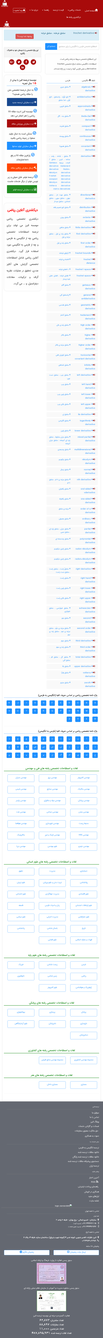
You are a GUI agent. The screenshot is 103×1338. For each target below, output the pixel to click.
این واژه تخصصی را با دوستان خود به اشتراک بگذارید (22, 52)
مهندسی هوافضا (21, 823)
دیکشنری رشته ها (73, 17)
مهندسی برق (52, 777)
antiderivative (84, 97)
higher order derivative (87, 347)
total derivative (83, 657)
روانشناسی (84, 882)
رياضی (83, 976)
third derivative (83, 641)
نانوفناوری (20, 976)
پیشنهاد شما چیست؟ (24, 36)
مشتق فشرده (64, 126)
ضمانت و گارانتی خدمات (88, 1126)
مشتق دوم (65, 618)
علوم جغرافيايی (83, 917)
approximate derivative (86, 108)
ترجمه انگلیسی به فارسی (89, 1148)
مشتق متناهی (64, 227)
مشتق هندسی (64, 305)
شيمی (83, 964)
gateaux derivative (88, 287)
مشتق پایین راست (62, 588)
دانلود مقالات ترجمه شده (88, 1152)
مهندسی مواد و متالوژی (52, 800)
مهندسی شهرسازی (52, 823)
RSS (93, 1182)
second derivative (89, 620)
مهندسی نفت (21, 812)
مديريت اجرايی (52, 917)
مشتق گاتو (65, 285)
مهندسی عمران (21, 777)
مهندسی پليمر (21, 800)
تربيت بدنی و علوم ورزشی (52, 882)
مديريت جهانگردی (52, 894)
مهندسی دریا (20, 846)
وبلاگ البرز (95, 1122)
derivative (86, 156)
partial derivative (89, 531)
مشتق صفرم (64, 682)
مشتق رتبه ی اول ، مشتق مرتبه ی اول (59, 235)
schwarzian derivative (87, 610)
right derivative (83, 569)
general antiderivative (88, 297)
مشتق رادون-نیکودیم (61, 549)
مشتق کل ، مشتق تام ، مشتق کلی (59, 658)
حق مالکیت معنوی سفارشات (86, 1131)
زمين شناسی (52, 976)
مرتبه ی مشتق (64, 509)
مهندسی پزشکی (83, 800)
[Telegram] (33, 62)
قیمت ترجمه (58, 10)
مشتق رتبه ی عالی (62, 325)
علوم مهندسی (52, 846)
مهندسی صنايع (52, 789)
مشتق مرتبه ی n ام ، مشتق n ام (59, 481)
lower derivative (83, 431)
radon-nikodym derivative (85, 561)
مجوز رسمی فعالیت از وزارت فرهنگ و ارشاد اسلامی (51, 1260)
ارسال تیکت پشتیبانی (77, 1252)
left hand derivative (88, 386)
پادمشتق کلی (64, 295)
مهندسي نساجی (52, 812)
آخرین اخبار (94, 1178)
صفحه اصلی (90, 11)
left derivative (84, 375)
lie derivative (84, 414)
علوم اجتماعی (21, 894)
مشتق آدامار (64, 315)
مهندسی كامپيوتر (84, 777)
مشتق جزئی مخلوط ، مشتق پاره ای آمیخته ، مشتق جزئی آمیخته (59, 440)
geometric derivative (88, 307)
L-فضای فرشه (64, 269)
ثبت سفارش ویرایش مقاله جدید (24, 124)
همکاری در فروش (91, 1192)
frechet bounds (83, 253)
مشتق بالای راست (62, 598)
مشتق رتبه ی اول (63, 243)
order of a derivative (87, 510)
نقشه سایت (94, 1201)
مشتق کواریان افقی (62, 355)
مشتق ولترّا (65, 672)
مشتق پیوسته (64, 136)
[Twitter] (19, 62)
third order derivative (87, 649)
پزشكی (83, 1012)
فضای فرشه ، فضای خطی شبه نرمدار (59, 277)
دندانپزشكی (84, 1035)
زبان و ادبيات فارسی (52, 905)
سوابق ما (95, 1113)
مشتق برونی (64, 217)
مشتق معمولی (64, 519)
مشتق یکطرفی (64, 489)
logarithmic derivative (87, 422)
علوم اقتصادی (84, 894)
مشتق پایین (65, 430)
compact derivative (88, 128)
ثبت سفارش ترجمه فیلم (23, 190)
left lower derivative (88, 396)
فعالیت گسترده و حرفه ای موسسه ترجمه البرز (51, 1316)
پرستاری (52, 1012)
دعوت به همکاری (92, 1136)
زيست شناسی (52, 964)
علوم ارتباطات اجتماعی (84, 905)
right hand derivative (88, 580)
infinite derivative (89, 367)
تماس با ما (94, 1117)
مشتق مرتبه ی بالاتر (62, 345)
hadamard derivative (87, 317)
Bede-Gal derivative (88, 118)
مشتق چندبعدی (63, 449)
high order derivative (88, 327)
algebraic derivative (88, 89)
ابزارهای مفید (93, 1196)
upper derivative (82, 666)
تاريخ (84, 928)
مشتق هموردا (64, 146)
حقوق (21, 871)
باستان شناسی (52, 928)
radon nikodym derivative (85, 550)
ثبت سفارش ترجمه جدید (23, 102)
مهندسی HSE (84, 835)
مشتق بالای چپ (63, 404)
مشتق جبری (64, 87)
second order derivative (86, 630)
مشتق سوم (65, 640)
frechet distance (89, 261)
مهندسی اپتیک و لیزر (52, 835)
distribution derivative (87, 209)
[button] (74, 10)
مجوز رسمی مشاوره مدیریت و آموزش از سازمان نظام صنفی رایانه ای (51, 1288)
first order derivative (88, 245)
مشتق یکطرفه (64, 499)
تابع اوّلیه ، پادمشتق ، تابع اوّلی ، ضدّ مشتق (59, 98)
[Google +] (11, 62)
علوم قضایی (52, 939)
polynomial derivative (87, 540)
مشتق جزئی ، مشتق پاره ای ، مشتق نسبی (59, 530)
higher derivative (90, 337)
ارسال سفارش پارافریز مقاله (22, 168)
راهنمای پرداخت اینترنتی (88, 1187)
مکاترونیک (21, 835)
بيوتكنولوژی (21, 1012)
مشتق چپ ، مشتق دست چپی (59, 376)
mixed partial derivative (86, 439)
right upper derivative (87, 600)
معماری (84, 1084)
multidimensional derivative (84, 451)
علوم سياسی (20, 917)
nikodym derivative (88, 461)
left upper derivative (88, 406)
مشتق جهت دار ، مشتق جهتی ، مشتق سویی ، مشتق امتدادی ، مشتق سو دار (59, 198)
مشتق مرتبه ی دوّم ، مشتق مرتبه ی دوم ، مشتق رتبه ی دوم (59, 631)
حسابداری (83, 871)
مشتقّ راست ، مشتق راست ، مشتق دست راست (59, 570)
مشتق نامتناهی (63, 365)
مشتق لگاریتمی (63, 420)
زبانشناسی (21, 928)
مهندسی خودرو (83, 846)
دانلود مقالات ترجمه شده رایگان (86, 1157)
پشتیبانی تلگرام (28, 1252)
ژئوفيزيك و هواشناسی (84, 987)
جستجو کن (51, 46)
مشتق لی (65, 414)
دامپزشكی (52, 1023)
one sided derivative (88, 500)
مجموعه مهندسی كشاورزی (83, 1060)
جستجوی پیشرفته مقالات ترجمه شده (83, 1161)
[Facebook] (26, 62)
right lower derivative (87, 590)
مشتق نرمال (64, 469)
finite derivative (83, 227)
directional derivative (87, 196)
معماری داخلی (52, 1084)
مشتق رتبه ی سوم (62, 647)
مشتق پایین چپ (63, 394)
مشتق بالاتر (65, 335)
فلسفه (21, 905)
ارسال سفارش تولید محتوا (23, 146)
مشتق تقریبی (64, 106)
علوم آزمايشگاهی (21, 1023)
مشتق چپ (65, 384)
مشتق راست (64, 578)
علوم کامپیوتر (52, 987)
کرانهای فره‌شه (64, 253)
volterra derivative (89, 674)
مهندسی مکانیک (84, 789)
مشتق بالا (65, 666)
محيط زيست (84, 823)
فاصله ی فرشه (64, 259)
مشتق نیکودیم (64, 459)
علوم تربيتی (21, 882)
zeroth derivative (89, 684)
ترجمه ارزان (94, 1166)
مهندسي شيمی (21, 789)
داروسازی (83, 1023)
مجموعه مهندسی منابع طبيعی (52, 1060)
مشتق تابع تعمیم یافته (61, 207)
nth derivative (84, 480)
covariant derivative (88, 148)
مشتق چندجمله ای (62, 539)
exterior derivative (89, 219)
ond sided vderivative (88, 491)
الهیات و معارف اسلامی (84, 939)
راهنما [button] (46, 10)
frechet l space (83, 269)
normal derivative (89, 471)
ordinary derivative (88, 520)
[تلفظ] (95, 33)
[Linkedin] (22, 67)
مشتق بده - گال (63, 116)
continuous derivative (87, 138)
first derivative (83, 234)
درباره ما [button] (34, 10)
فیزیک (21, 964)
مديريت (52, 871)
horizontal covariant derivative (85, 357)
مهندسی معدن (83, 812)
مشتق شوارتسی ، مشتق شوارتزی (59, 609)
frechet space (84, 276)
